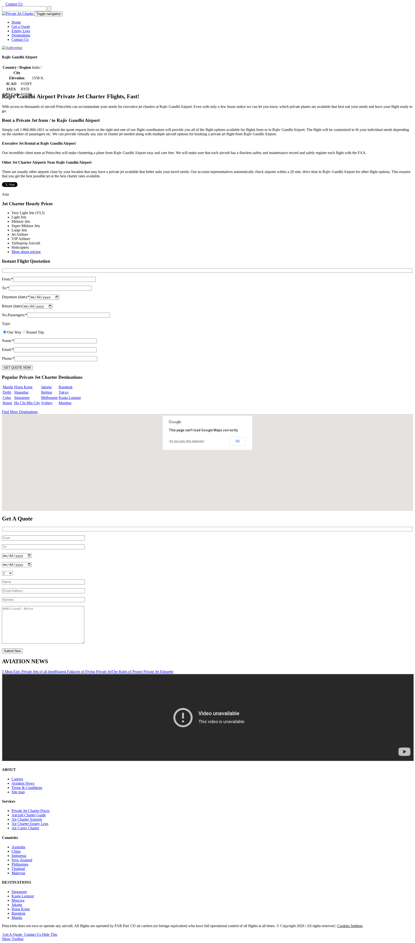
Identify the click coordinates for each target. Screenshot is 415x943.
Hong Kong (23, 387)
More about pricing (26, 252)
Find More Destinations (20, 412)
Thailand (18, 869)
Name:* (8, 341)
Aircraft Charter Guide (29, 815)
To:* (5, 288)
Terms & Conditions (27, 788)
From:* (7, 279)
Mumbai (65, 403)
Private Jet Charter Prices (30, 811)
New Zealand (22, 860)
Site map (18, 792)
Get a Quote (21, 27)
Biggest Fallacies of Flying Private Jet (83, 672)
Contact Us (14, 4)
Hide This (49, 934)
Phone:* (8, 358)
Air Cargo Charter (25, 828)
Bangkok (66, 387)
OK (237, 441)
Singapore (22, 398)
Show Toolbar (13, 939)
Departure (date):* (16, 297)
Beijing (46, 392)
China (16, 851)
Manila (8, 387)
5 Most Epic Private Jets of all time (28, 672)
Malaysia (18, 873)
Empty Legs (21, 31)
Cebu (7, 398)
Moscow (18, 900)
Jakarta (46, 387)
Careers (17, 779)
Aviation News (23, 783)
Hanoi (7, 403)
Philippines (20, 864)
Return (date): (12, 306)
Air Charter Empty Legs (30, 824)
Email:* (8, 349)
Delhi (7, 392)
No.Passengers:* (14, 315)
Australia (18, 847)
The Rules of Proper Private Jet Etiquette (142, 672)
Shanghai (21, 392)
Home (16, 22)
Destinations (21, 35)
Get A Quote (12, 934)
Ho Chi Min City (27, 403)
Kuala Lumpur (70, 398)
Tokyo (63, 392)
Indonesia (19, 856)
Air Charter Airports (27, 819)
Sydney (47, 403)
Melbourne (49, 398)
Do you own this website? (187, 441)
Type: (6, 324)
